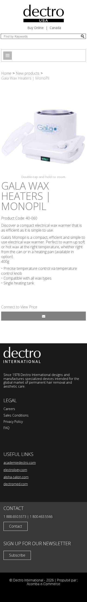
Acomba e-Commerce (43, 584)
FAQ (6, 428)
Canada (55, 27)
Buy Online (35, 27)
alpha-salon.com (16, 477)
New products (27, 73)
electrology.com (15, 470)
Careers (9, 409)
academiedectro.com (19, 462)
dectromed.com (15, 484)
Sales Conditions (16, 415)
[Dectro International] (43, 13)
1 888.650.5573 (14, 516)
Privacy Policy (13, 421)
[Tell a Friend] (43, 316)
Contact (15, 526)
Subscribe (17, 555)
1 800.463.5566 (41, 516)
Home (6, 73)
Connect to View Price (19, 306)
